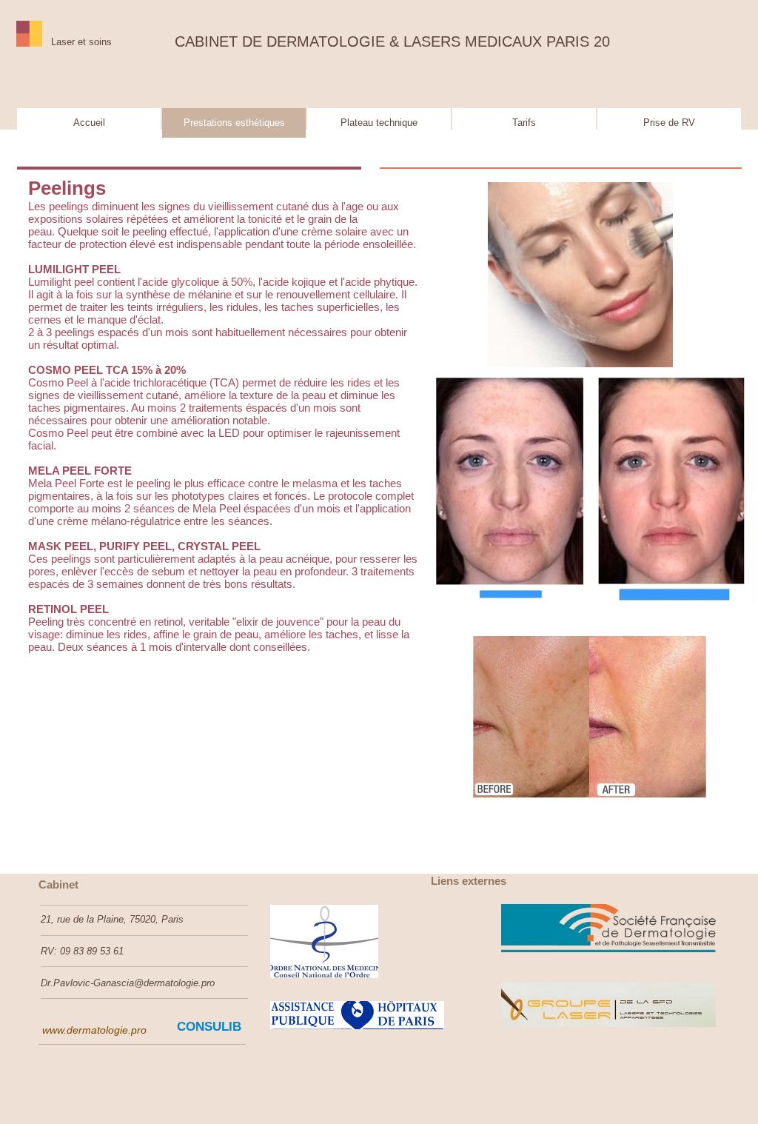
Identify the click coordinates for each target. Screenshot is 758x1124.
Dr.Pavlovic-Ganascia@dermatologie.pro (128, 982)
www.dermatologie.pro (94, 1030)
